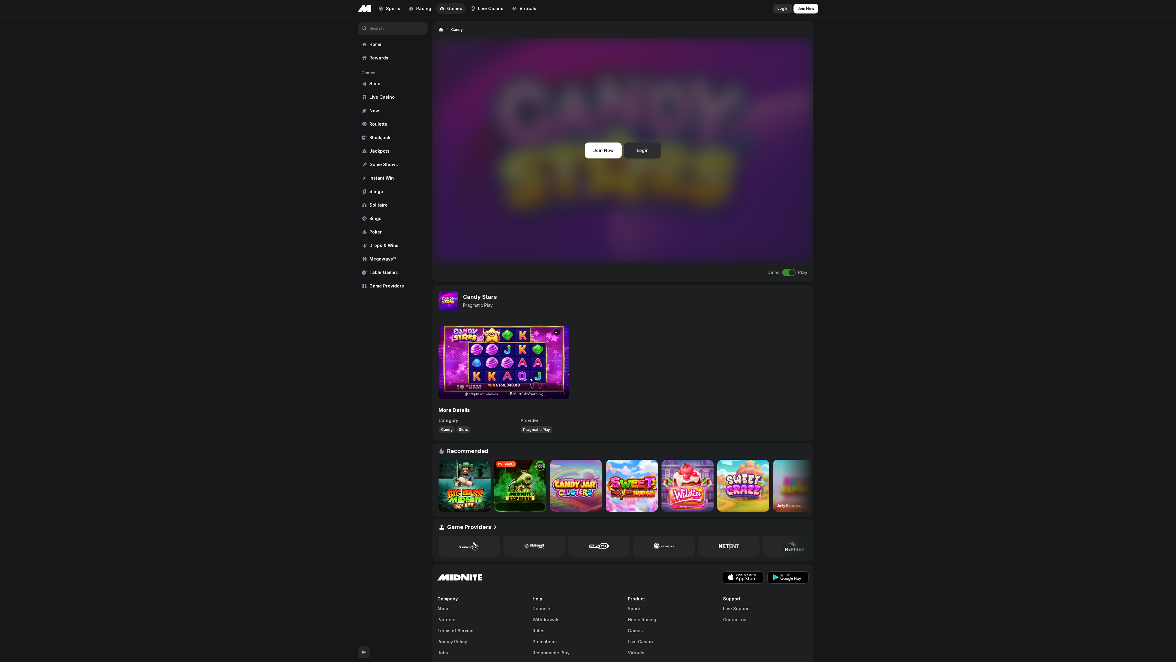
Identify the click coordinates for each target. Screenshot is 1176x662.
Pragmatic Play (478, 305)
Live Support (736, 608)
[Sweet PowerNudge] (632, 486)
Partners (446, 619)
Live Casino (640, 641)
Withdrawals (546, 619)
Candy (447, 429)
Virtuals (636, 652)
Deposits (542, 608)
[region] (393, 331)
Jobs (442, 652)
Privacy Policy (452, 641)
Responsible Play (551, 652)
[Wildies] (688, 486)
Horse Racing (642, 619)
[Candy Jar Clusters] (576, 486)
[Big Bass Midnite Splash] (465, 486)
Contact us (734, 619)
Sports (635, 608)
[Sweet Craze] (743, 486)
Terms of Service (455, 630)
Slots (463, 429)
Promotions (545, 641)
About (443, 608)
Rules (539, 630)
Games (635, 630)
